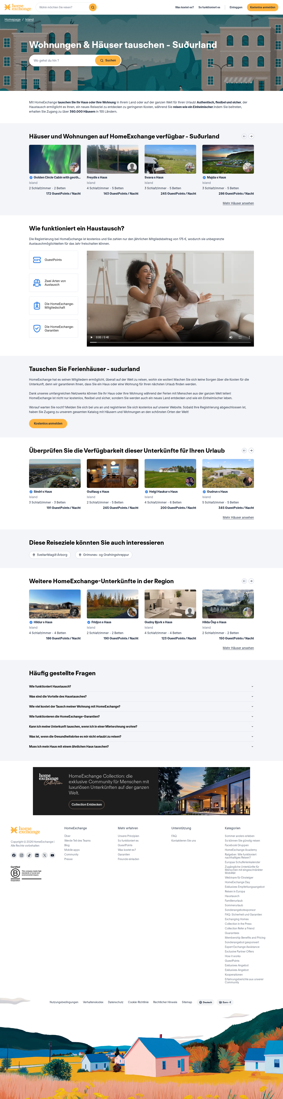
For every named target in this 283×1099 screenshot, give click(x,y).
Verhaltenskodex (93, 1002)
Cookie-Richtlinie (138, 1002)
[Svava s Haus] (170, 171)
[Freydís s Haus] (112, 171)
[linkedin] (37, 855)
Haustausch (232, 896)
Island (29, 19)
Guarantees (232, 933)
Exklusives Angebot (237, 965)
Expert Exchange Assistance (242, 946)
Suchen (110, 60)
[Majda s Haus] (228, 171)
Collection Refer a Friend (240, 928)
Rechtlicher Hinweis (165, 1002)
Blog (67, 845)
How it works (233, 956)
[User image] (74, 167)
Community (71, 854)
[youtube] (52, 855)
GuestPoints (125, 845)
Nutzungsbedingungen (64, 1002)
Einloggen (236, 7)
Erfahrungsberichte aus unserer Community (244, 981)
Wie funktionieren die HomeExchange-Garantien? (64, 716)
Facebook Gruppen (237, 845)
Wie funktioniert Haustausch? (50, 686)
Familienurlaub (234, 900)
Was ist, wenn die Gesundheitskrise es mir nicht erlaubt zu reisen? (75, 736)
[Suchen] (93, 7)
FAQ (174, 836)
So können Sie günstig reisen (242, 840)
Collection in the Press (238, 923)
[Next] (251, 136)
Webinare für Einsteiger (239, 877)
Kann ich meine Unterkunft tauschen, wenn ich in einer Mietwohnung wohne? (83, 726)
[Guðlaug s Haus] (112, 485)
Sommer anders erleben (240, 836)
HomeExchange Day (237, 882)
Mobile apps (72, 849)
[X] (45, 855)
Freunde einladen (128, 859)
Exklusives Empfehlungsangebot (245, 886)
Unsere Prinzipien (128, 836)
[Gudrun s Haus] (228, 485)
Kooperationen (234, 974)
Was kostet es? (184, 7)
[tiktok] (29, 855)
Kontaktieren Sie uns (183, 840)
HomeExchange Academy (241, 849)
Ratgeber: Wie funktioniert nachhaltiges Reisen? (240, 856)
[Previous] (244, 136)
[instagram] (21, 855)
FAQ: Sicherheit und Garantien (243, 914)
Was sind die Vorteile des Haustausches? (58, 696)
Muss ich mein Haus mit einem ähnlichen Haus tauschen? (69, 746)
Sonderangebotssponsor (240, 909)
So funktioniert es (209, 7)
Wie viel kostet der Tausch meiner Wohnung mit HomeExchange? (74, 706)
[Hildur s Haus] (55, 616)
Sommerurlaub (234, 905)
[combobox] (66, 7)
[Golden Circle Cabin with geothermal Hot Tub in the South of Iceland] (55, 171)
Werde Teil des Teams (77, 840)
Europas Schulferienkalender (242, 862)
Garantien (124, 854)
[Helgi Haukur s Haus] (170, 485)
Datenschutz (115, 1002)
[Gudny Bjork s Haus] (170, 616)
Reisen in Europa (235, 891)
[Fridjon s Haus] (112, 616)
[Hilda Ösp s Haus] (228, 616)
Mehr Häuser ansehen (238, 203)
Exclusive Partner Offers (239, 951)
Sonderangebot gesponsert (242, 942)
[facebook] (14, 855)
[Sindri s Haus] (55, 485)
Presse (68, 859)
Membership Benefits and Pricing (245, 937)
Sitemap (187, 1002)
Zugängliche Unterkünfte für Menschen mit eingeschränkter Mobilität (244, 870)
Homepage (13, 19)
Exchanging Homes (237, 919)
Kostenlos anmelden (262, 7)
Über (67, 836)
